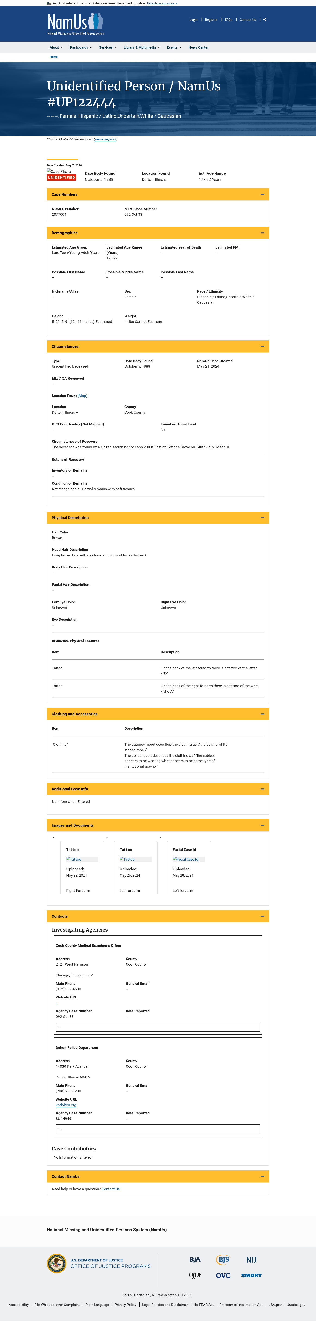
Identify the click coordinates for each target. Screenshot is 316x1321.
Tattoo (57, 668)
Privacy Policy (125, 1305)
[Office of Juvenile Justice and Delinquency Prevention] (195, 1276)
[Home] (76, 24)
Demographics (65, 233)
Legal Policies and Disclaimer (165, 1305)
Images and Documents (73, 825)
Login (193, 19)
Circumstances (65, 346)
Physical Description (70, 517)
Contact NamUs (66, 1176)
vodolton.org (66, 1105)
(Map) (82, 395)
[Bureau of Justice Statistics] (223, 1263)
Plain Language (97, 1305)
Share (266, 20)
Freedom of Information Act (241, 1305)
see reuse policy (105, 139)
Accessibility (19, 1305)
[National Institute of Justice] (251, 1258)
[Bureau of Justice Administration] (195, 1258)
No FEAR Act (204, 1305)
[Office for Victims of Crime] (223, 1275)
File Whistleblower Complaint (57, 1305)
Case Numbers (65, 194)
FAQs (228, 19)
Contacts (60, 916)
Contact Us (248, 19)
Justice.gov (296, 1305)
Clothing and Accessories (75, 714)
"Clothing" (60, 744)
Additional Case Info (70, 789)
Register (211, 19)
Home (54, 57)
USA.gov (275, 1305)
